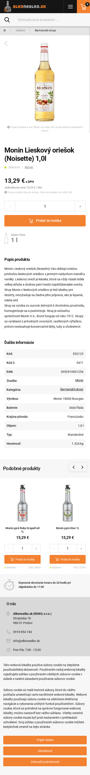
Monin (29, 167)
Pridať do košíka (48, 221)
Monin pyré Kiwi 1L (67, 528)
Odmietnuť (45, 751)
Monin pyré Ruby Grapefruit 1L (22, 529)
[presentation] (73, 467)
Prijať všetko (45, 740)
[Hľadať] (7, 19)
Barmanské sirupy (71, 389)
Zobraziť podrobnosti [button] (45, 762)
